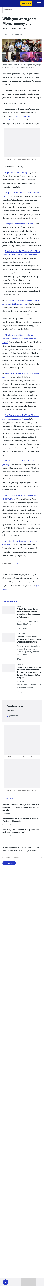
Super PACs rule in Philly (16, 172)
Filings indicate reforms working (19, 224)
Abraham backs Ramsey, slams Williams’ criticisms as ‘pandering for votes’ (19, 338)
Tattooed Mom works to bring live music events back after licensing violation (29, 639)
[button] (5, 1282)
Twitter (17, 563)
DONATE (27, 3)
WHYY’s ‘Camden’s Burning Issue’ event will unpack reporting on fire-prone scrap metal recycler (29, 613)
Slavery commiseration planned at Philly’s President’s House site (20, 819)
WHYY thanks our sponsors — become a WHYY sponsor (22, 159)
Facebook (13, 563)
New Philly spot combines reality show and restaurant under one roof (20, 830)
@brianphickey (14, 716)
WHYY (9, 3)
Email (22, 563)
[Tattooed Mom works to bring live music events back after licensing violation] (8, 639)
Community (8, 10)
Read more (10, 710)
